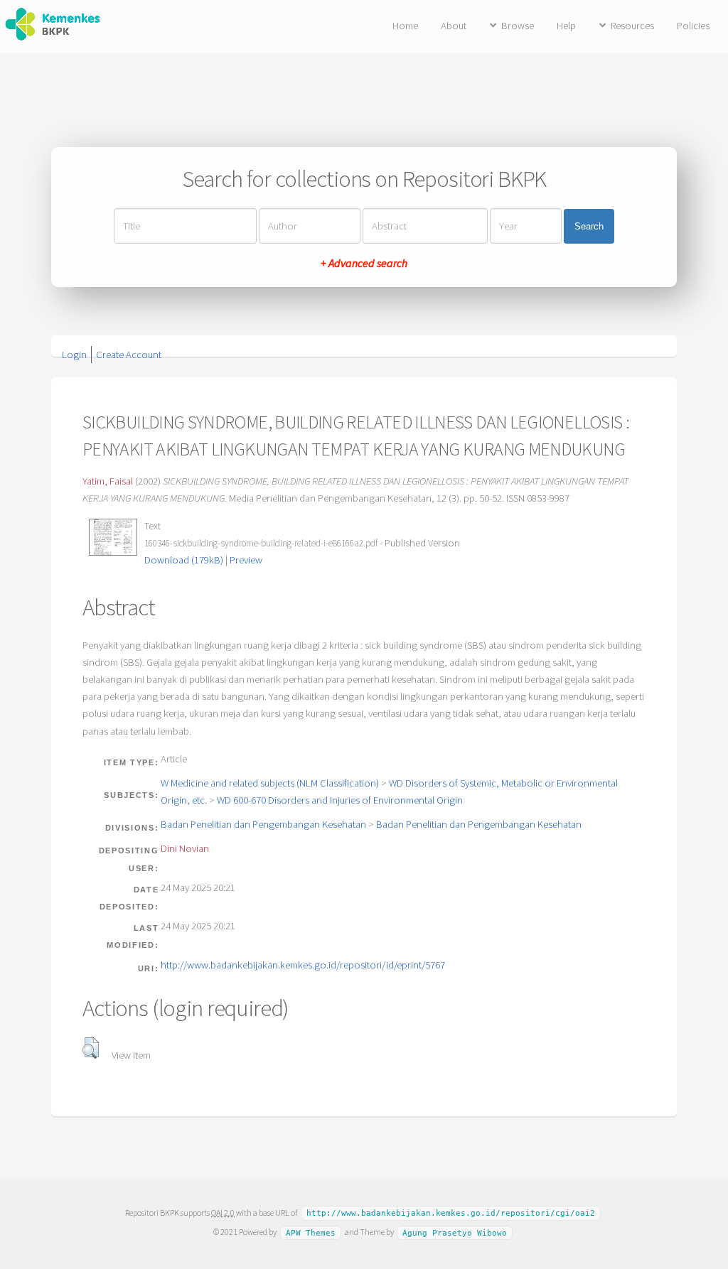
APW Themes (311, 1232)
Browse (517, 25)
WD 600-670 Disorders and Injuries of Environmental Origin (340, 800)
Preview (246, 560)
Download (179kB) (183, 560)
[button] (90, 1048)
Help (566, 25)
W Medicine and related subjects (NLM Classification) (270, 783)
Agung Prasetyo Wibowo (454, 1232)
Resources (632, 25)
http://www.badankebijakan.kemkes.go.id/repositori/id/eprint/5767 (303, 964)
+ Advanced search (364, 263)
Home (405, 25)
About (453, 25)
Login (74, 354)
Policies (693, 25)
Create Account (128, 354)
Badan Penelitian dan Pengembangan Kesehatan (263, 824)
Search (589, 226)
